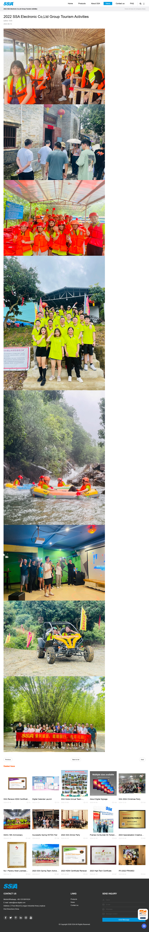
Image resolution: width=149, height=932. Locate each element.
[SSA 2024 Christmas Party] (132, 783)
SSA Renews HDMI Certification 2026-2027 (17, 800)
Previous (8, 759)
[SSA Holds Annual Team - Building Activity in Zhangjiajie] (74, 783)
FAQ (132, 3)
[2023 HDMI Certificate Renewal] (74, 855)
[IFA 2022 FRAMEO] (132, 855)
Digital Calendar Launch (42, 799)
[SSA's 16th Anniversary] (17, 819)
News (108, 3)
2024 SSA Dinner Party (70, 835)
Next (142, 759)
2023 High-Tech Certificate (100, 871)
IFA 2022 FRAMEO (126, 871)
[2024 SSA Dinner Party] (74, 819)
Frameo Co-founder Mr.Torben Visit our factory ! (102, 836)
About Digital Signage (98, 799)
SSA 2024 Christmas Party (129, 799)
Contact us (120, 3)
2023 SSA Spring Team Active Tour (44, 872)
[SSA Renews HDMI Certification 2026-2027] (17, 783)
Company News (140, 9)
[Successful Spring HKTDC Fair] (45, 819)
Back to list (75, 759)
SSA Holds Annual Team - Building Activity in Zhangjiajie (73, 800)
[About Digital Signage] (103, 783)
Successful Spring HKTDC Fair (44, 835)
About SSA (95, 3)
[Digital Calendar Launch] (45, 783)
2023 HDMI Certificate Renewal (74, 871)
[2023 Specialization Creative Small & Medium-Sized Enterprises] (132, 819)
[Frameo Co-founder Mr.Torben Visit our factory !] (103, 819)
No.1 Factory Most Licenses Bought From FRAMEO (15, 872)
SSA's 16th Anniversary (13, 835)
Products (82, 3)
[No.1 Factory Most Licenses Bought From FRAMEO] (17, 855)
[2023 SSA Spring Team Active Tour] (45, 855)
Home (70, 3)
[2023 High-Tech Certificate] (103, 855)
